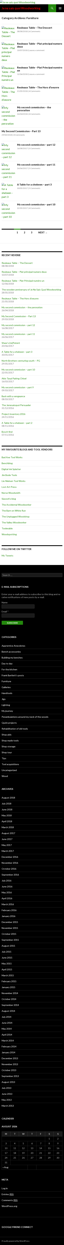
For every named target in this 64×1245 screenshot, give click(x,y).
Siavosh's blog (9, 498)
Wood (5, 776)
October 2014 (9, 999)
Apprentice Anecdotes (13, 645)
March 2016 (8, 904)
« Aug (5, 1167)
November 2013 (10, 1064)
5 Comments (34, 168)
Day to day (7, 663)
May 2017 (7, 845)
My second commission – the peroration (22, 307)
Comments (10, 1200)
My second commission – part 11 (36, 164)
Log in (5, 1188)
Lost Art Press (9, 486)
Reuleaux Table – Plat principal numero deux (24, 271)
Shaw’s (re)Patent (11, 342)
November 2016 (10, 862)
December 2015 (10, 922)
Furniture (6, 681)
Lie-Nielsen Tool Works (13, 481)
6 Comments (34, 31)
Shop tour (7, 752)
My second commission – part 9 (18, 387)
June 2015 (7, 957)
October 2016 (9, 868)
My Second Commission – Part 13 (21, 131)
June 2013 (7, 1093)
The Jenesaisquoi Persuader (16, 405)
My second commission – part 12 (36, 144)
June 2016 (7, 886)
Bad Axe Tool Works (12, 457)
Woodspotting (9, 534)
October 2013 (9, 1070)
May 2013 (7, 1099)
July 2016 (6, 880)
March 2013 (8, 1105)
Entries (8, 1194)
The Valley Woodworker (14, 522)
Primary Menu (60, 8)
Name (5, 602)
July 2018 (6, 803)
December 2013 (10, 1058)
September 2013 (10, 1076)
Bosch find (7, 431)
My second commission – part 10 (36, 204)
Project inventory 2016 (13, 414)
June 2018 (7, 809)
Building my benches (12, 657)
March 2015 (8, 975)
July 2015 (6, 951)
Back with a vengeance (13, 396)
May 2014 (7, 1028)
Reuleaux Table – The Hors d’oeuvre (38, 87)
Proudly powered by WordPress (16, 1241)
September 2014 (10, 1005)
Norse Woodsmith (11, 492)
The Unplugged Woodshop (16, 516)
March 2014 (8, 1040)
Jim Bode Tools (9, 475)
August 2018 (8, 797)
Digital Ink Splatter (11, 469)
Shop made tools (10, 740)
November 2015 (10, 928)
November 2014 (10, 993)
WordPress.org (9, 1206)
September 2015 (10, 939)
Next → (42, 232)
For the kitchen (9, 669)
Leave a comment (36, 50)
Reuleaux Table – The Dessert (34, 27)
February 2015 (9, 981)
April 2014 (7, 1034)
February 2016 (9, 910)
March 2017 (8, 851)
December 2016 (10, 856)
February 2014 (9, 1046)
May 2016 (7, 892)
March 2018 (8, 827)
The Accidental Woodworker (16, 504)
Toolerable (7, 528)
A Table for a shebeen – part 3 (34, 184)
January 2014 (8, 1052)
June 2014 (7, 1022)
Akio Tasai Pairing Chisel (14, 378)
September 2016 (10, 874)
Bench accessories (11, 651)
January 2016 (8, 916)
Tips (4, 758)
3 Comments (34, 148)
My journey (7, 710)
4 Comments (34, 91)
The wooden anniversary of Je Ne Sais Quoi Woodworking (31, 289)
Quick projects (9, 722)
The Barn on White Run (14, 510)
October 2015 (9, 933)
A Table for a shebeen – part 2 (17, 422)
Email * (5, 611)
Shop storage (8, 746)
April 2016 (7, 898)
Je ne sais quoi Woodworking (21, 8)
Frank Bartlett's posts (13, 675)
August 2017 (8, 833)
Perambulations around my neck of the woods (25, 716)
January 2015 (8, 987)
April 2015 (7, 969)
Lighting (6, 705)
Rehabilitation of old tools (15, 728)
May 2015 (7, 963)
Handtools (7, 693)
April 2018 (7, 821)
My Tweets (7, 555)
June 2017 (7, 839)
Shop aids (6, 734)
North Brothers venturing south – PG (21, 360)
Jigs (4, 699)
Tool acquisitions (10, 764)
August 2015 (8, 945)
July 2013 (6, 1088)
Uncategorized (9, 770)
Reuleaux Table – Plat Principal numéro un (23, 280)
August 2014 (8, 1010)
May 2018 (7, 815)
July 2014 (6, 1016)
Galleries (6, 687)
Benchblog (7, 463)
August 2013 (8, 1082)
